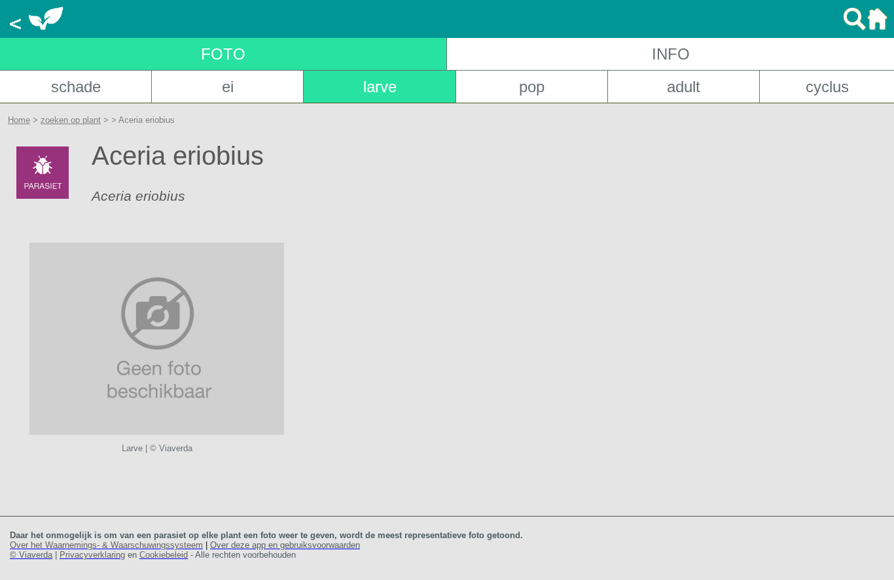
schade (76, 86)
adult (683, 86)
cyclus (827, 86)
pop (532, 86)
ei (228, 86)
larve (380, 86)
